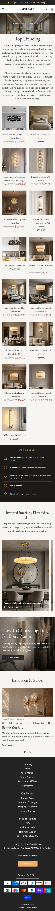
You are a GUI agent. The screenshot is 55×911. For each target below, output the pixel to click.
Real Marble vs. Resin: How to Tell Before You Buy (26, 725)
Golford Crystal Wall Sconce (14, 435)
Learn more (13, 657)
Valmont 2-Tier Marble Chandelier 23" (14, 309)
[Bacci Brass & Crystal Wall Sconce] (41, 334)
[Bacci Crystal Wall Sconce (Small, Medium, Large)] (14, 160)
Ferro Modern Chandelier (14, 265)
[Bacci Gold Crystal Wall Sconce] (41, 118)
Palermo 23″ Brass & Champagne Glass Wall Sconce (40, 223)
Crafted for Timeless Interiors (27, 907)
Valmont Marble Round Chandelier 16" (41, 394)
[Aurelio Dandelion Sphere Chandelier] (14, 203)
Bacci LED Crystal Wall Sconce (40, 178)
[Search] (46, 9)
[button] (25, 752)
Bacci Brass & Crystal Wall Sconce (40, 352)
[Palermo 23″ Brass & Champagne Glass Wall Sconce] (41, 203)
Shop (43, 2)
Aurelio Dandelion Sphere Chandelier (14, 221)
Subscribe (27, 863)
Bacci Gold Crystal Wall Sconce (40, 136)
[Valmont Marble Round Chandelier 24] (14, 376)
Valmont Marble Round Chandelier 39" (41, 309)
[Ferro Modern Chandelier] (14, 249)
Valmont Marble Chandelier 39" (40, 267)
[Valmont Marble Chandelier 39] (41, 249)
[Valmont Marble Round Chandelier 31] (14, 334)
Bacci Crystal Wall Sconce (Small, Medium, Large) (14, 178)
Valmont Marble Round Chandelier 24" (14, 394)
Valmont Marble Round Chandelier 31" (14, 352)
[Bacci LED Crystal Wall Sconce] (41, 160)
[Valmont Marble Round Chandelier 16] (41, 376)
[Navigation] (3, 9)
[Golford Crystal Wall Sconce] (14, 419)
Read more (7, 745)
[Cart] (52, 9)
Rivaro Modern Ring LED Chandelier (14, 136)
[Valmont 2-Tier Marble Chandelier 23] (14, 291)
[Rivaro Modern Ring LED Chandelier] (14, 118)
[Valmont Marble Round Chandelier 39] (41, 291)
